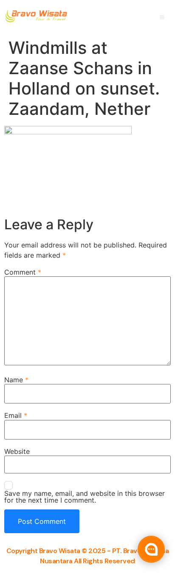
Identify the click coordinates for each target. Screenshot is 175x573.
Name (16, 379)
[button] (162, 17)
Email (15, 415)
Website (17, 451)
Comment (22, 272)
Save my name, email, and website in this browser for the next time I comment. (84, 496)
